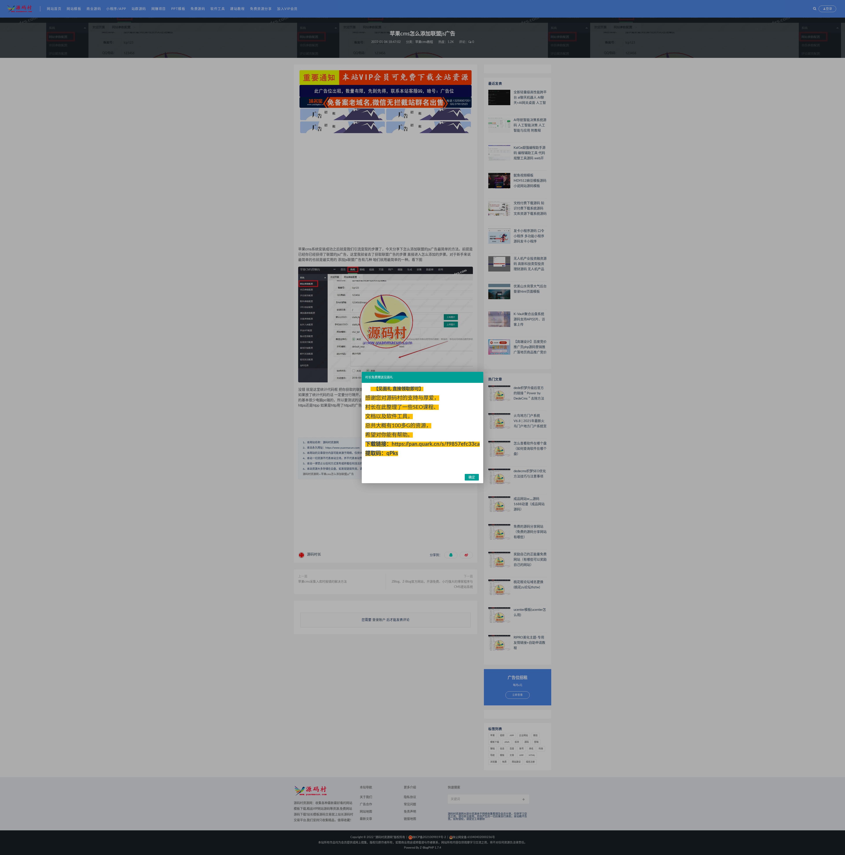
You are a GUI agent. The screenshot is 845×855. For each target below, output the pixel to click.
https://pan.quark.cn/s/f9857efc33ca (436, 444)
